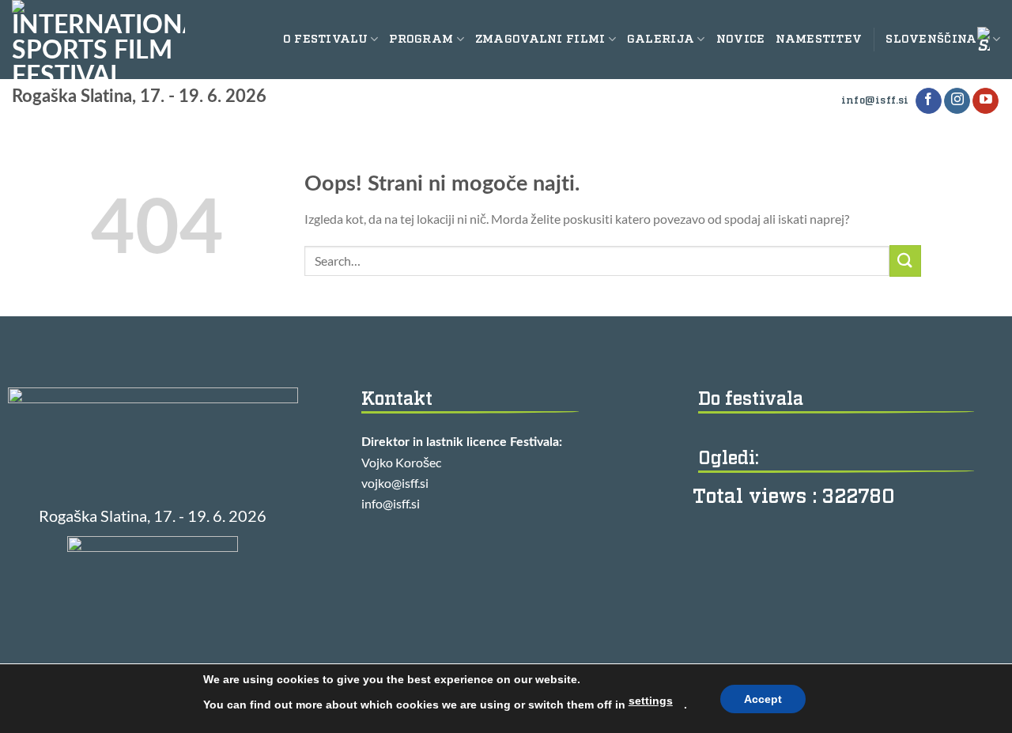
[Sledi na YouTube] (985, 101)
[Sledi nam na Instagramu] (957, 101)
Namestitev (819, 39)
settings (651, 700)
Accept (763, 699)
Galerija (660, 39)
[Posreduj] (905, 260)
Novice (740, 39)
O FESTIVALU (325, 39)
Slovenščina (931, 39)
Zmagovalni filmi (540, 39)
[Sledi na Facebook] (929, 101)
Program (421, 39)
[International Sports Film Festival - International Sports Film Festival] (98, 39)
